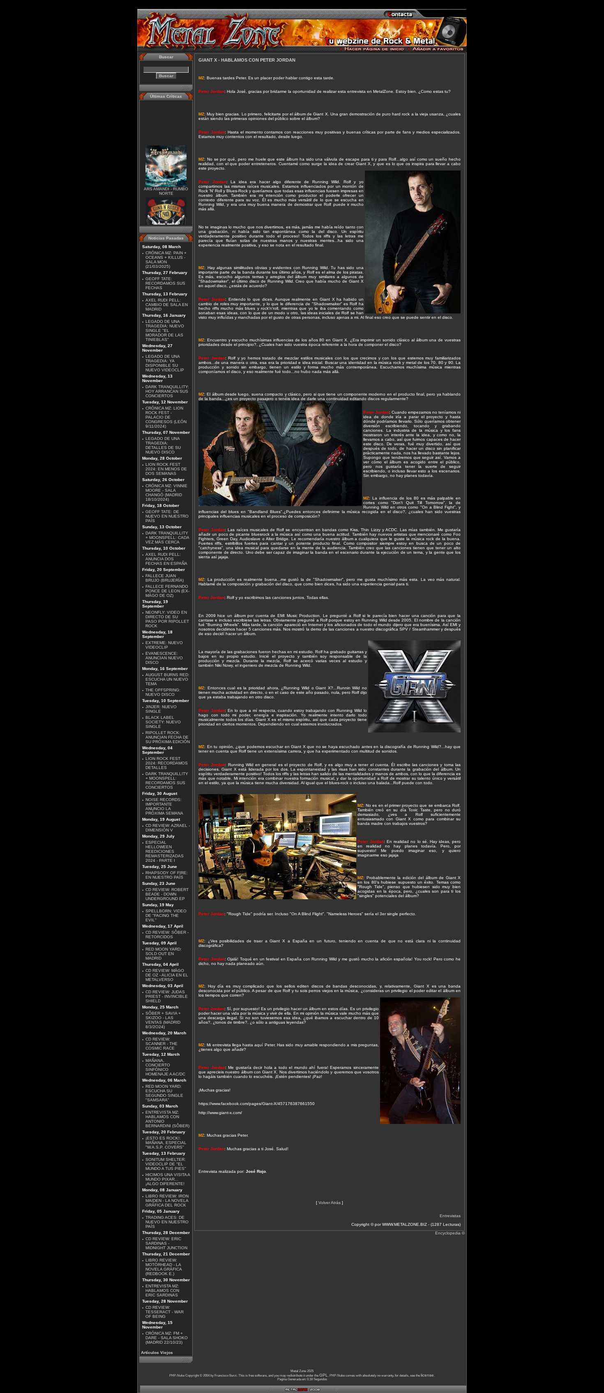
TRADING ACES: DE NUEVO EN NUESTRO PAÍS (167, 1222)
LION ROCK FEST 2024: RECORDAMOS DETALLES (166, 763)
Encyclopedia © (450, 1233)
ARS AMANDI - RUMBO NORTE (166, 182)
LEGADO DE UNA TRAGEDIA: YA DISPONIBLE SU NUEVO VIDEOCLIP (164, 363)
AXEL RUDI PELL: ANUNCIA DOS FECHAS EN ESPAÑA (166, 559)
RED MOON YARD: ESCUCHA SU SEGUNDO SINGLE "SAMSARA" (164, 1093)
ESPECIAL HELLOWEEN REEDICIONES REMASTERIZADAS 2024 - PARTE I (164, 851)
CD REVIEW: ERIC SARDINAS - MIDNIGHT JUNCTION (166, 1243)
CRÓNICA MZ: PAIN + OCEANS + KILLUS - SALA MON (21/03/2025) (166, 260)
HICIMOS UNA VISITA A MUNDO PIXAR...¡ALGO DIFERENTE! (167, 1179)
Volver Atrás (329, 1202)
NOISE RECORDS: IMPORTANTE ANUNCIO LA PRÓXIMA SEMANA (164, 806)
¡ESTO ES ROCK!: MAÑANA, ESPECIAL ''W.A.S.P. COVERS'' (166, 1142)
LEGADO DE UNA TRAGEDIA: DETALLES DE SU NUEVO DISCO (163, 445)
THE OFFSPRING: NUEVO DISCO (162, 692)
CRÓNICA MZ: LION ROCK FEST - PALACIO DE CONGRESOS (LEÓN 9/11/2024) (166, 417)
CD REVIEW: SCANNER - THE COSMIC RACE (161, 1043)
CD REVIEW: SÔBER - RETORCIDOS (167, 934)
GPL (323, 1375)
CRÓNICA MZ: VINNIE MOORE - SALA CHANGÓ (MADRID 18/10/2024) (166, 493)
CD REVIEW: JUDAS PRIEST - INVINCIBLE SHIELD (166, 996)
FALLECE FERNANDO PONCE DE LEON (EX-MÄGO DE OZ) (167, 591)
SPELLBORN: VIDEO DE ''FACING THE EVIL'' (166, 915)
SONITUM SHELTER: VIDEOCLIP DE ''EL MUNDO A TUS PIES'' (165, 1164)
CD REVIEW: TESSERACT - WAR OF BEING (164, 1312)
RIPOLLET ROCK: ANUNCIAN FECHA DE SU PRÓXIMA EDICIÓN (167, 737)
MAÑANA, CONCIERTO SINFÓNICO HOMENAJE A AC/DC (165, 1067)
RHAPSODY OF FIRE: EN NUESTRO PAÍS (166, 875)
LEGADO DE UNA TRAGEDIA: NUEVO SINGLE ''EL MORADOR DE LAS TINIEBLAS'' (164, 330)
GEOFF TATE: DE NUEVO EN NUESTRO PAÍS (167, 516)
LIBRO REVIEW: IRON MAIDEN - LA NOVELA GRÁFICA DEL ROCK (167, 1200)
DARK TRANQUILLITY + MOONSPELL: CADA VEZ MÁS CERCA (167, 537)
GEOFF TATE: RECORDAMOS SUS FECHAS (165, 283)
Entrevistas (450, 1215)
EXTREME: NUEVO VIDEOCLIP (164, 644)
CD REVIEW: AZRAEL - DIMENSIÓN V (167, 827)
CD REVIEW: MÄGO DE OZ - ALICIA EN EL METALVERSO (166, 975)
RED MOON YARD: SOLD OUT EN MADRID (163, 953)
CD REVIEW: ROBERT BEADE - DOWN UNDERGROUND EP (167, 894)
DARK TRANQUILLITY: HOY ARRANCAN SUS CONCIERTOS (167, 391)
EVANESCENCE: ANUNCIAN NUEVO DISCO (164, 658)
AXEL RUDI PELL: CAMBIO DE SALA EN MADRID (166, 304)
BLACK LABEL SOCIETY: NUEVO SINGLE (163, 722)
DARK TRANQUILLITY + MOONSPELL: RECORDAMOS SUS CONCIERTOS (166, 780)
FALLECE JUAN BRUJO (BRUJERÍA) (164, 578)
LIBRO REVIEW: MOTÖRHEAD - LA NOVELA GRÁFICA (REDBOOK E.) (163, 1267)
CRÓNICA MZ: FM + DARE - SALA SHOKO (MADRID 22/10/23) (166, 1338)
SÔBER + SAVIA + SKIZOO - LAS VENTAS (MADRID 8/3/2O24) (163, 1020)
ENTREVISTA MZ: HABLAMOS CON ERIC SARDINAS (162, 1290)
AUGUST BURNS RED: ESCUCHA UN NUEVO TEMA (167, 679)
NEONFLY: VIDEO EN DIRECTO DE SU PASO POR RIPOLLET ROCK (167, 619)
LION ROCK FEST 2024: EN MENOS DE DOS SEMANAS (166, 469)
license (427, 1375)
